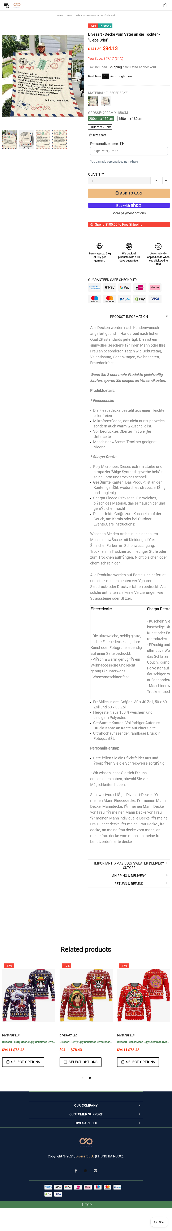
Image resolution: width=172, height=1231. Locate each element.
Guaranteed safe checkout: (112, 280)
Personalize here (104, 143)
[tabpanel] (28, 1018)
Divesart (17, 5)
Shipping (115, 67)
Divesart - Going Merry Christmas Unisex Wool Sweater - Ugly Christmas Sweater (143, 1041)
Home (60, 15)
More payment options (129, 213)
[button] (97, 135)
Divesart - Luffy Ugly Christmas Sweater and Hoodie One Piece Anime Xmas (28, 1041)
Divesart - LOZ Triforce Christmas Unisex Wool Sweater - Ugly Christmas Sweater (86, 1041)
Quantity (96, 174)
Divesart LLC (85, 1156)
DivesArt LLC (11, 1035)
